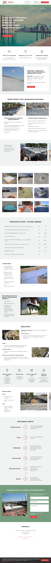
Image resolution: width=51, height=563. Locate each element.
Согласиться (45, 560)
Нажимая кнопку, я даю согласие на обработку (37, 514)
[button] (13, 109)
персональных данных (40, 514)
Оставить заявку (7, 35)
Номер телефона (34, 501)
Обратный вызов (45, 2)
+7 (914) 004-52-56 (29, 536)
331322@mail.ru (25, 538)
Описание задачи (34, 505)
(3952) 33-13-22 (37, 1)
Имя (32, 497)
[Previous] (20, 152)
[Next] (48, 152)
